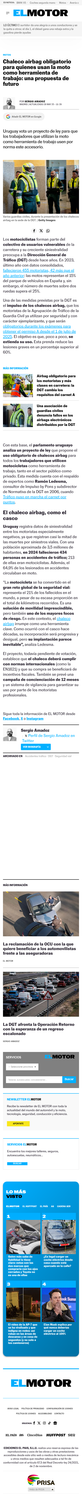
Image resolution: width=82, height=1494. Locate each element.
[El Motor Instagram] (44, 1423)
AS (52, 1206)
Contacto (59, 1414)
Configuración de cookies (59, 1409)
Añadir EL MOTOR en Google (26, 116)
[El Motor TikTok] (49, 1423)
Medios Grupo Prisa (41, 1489)
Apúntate (18, 1123)
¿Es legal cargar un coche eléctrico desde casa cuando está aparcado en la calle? (58, 1261)
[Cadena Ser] (71, 1435)
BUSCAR (17, 1163)
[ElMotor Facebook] (34, 1423)
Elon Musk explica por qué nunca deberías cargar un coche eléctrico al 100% (58, 1329)
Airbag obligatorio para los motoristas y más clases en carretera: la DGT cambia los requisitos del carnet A (56, 385)
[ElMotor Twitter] (39, 1423)
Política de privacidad (32, 1409)
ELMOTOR (12, 1206)
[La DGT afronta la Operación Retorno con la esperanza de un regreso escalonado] (41, 995)
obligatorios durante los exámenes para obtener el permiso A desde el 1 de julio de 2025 (39, 331)
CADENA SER (63, 1206)
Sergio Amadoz (35, 101)
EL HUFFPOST (29, 1206)
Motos (63, 2)
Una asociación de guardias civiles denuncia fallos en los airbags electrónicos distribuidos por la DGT (56, 415)
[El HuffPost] (56, 1435)
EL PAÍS (44, 1206)
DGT (50, 756)
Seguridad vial (63, 756)
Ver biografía (32, 746)
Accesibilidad (45, 1414)
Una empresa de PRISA (41, 1479)
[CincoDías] (35, 1435)
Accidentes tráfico (35, 756)
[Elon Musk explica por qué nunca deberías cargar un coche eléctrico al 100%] (59, 1321)
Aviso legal (13, 1409)
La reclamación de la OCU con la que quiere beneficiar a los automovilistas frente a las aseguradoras (39, 949)
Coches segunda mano (43, 2)
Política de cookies (26, 1414)
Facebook (11, 719)
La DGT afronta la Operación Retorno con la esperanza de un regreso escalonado (38, 1029)
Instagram (34, 719)
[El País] (11, 1435)
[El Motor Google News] (55, 1423)
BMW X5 (22, 2)
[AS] (21, 1435)
